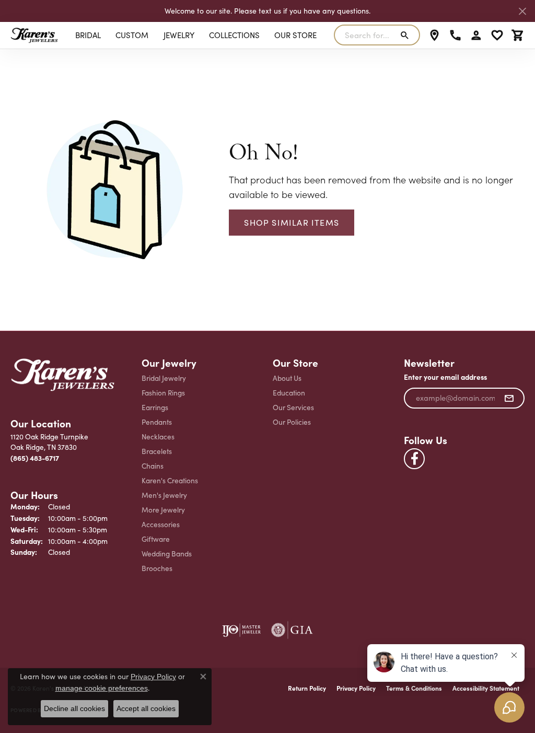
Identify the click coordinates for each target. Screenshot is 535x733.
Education (289, 393)
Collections (234, 35)
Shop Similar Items (291, 222)
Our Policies (292, 422)
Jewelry (179, 35)
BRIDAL (88, 35)
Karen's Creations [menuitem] (170, 480)
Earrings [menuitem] (155, 407)
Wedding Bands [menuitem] (167, 554)
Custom (131, 35)
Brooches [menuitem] (157, 568)
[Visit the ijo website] (241, 630)
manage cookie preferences (101, 688)
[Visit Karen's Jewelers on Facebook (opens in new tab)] (414, 458)
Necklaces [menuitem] (158, 436)
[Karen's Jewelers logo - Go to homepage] (34, 35)
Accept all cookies (146, 708)
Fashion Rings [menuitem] (163, 393)
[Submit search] (406, 35)
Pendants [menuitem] (157, 422)
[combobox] (364, 35)
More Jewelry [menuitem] (163, 510)
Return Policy (307, 688)
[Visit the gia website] (292, 630)
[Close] (522, 11)
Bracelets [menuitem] (157, 451)
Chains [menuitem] (153, 466)
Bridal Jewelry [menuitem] (164, 378)
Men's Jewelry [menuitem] (164, 495)
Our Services (293, 407)
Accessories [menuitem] (161, 524)
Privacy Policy (356, 688)
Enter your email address (445, 377)
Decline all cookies (74, 708)
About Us (287, 378)
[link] (434, 35)
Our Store (295, 35)
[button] (476, 35)
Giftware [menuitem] (156, 539)
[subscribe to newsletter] (509, 398)
